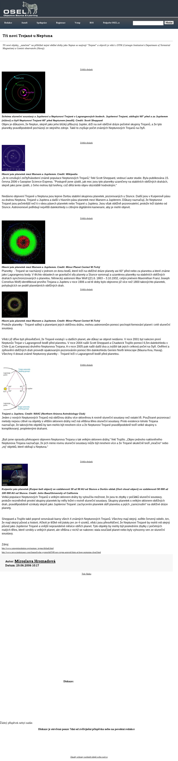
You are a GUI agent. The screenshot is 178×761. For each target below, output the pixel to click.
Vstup (77, 23)
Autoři (24, 23)
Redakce (8, 23)
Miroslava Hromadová (35, 561)
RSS (92, 23)
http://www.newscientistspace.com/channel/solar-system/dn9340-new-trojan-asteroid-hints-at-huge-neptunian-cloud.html (51, 552)
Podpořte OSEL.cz (111, 23)
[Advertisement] (86, 603)
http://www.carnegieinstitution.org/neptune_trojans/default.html (28, 548)
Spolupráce (42, 23)
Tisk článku (86, 574)
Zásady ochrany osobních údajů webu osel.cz (89, 757)
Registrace (60, 23)
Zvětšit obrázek (86, 69)
